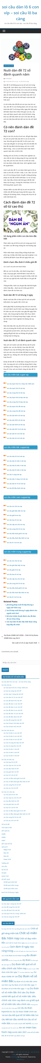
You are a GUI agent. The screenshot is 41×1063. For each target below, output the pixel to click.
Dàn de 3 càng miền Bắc (15, 960)
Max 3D (6, 853)
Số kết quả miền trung (11, 885)
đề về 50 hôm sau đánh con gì (15, 1036)
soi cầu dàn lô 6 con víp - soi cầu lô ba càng (17, 81)
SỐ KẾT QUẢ (6, 879)
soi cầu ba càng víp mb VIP (12, 691)
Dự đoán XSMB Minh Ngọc (26, 972)
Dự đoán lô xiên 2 (31, 969)
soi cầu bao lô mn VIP (11, 794)
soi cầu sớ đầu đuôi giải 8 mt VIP (14, 778)
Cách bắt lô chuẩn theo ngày (15, 943)
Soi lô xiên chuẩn (16, 1024)
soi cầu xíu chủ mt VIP (11, 788)
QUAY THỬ (5, 876)
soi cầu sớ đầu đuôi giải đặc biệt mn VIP (17, 814)
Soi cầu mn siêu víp (8, 792)
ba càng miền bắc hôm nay (9, 929)
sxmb (32, 1023)
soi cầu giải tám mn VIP (11, 804)
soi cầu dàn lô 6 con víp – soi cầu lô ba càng (20, 12)
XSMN (4, 837)
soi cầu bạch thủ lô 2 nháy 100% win (16, 688)
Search (5, 670)
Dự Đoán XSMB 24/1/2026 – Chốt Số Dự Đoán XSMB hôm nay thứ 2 (21, 636)
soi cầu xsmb (16, 1019)
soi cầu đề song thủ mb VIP (13, 720)
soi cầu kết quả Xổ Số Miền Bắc (20, 1015)
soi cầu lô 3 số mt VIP (11, 775)
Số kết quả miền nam (11, 888)
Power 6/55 (7, 859)
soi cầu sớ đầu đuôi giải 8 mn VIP (15, 811)
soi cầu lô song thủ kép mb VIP (14, 743)
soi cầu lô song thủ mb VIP (12, 746)
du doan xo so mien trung (16, 955)
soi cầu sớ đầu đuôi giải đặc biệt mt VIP (17, 782)
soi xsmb (27, 1023)
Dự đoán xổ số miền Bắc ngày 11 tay (15, 988)
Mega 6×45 (7, 850)
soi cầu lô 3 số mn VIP (11, 807)
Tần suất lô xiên (14, 1028)
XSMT (3, 840)
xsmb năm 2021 (19, 1032)
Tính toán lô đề (8, 65)
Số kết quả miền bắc (10, 882)
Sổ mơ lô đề (5, 824)
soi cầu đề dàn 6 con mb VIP (13, 707)
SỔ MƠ (4, 873)
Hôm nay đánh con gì (21, 1000)
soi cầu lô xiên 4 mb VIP (11, 756)
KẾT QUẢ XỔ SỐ (7, 844)
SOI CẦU (4, 866)
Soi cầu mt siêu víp (8, 759)
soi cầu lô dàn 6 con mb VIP (13, 736)
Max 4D (6, 856)
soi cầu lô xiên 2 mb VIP (11, 749)
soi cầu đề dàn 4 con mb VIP (13, 704)
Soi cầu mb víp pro (8, 730)
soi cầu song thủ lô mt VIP (12, 785)
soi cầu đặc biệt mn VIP (11, 801)
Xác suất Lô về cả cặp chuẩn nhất (24, 643)
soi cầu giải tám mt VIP (11, 772)
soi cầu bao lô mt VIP (10, 762)
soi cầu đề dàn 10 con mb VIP (13, 713)
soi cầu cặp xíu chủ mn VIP (12, 798)
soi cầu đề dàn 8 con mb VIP (13, 710)
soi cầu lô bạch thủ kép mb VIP (14, 723)
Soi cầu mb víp (6, 685)
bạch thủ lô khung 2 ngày (10, 892)
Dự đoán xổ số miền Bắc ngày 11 (24, 985)
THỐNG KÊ (5, 863)
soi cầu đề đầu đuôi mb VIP (13, 717)
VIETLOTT (5, 847)
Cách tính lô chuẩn (30, 943)
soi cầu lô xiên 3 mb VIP (11, 752)
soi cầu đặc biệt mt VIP (11, 769)
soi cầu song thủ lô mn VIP (12, 817)
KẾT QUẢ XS (5, 831)
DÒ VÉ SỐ (5, 870)
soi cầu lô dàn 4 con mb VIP (13, 733)
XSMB (3, 834)
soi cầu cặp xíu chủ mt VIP (12, 765)
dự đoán (26, 960)
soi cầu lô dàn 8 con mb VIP (13, 739)
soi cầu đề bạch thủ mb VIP (13, 701)
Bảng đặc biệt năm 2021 (23, 929)
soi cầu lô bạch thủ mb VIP (12, 726)
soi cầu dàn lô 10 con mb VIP (13, 697)
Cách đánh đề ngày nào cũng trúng (22, 951)
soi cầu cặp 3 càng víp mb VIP (13, 694)
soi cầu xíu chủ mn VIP (11, 820)
